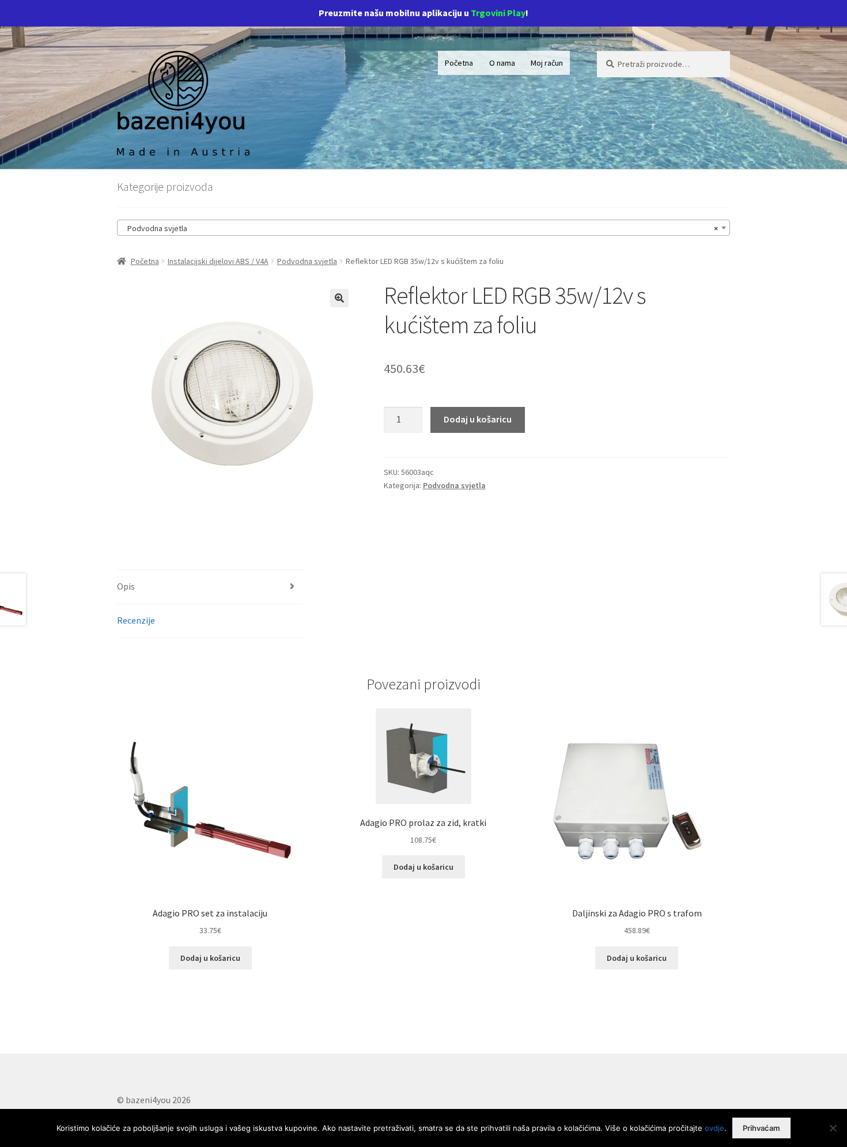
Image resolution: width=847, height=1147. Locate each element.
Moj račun (547, 63)
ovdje (714, 1128)
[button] (339, 298)
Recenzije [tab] (136, 620)
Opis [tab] (126, 586)
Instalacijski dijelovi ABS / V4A (218, 261)
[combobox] (423, 228)
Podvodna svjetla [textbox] (420, 228)
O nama (502, 63)
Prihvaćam (761, 1128)
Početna (459, 63)
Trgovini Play (498, 12)
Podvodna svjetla (307, 261)
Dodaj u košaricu (478, 419)
